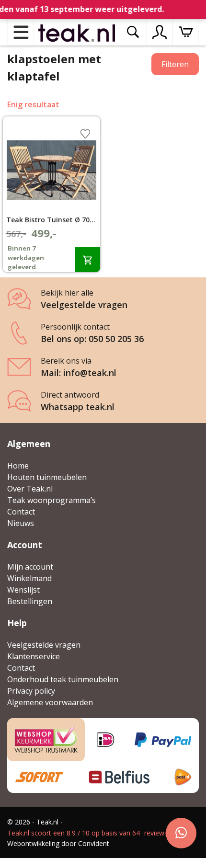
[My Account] (159, 32)
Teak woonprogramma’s (51, 500)
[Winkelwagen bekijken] (185, 32)
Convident (93, 843)
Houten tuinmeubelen (47, 477)
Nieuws (20, 523)
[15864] (87, 259)
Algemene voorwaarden (50, 702)
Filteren (175, 64)
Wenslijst (23, 589)
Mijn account (30, 566)
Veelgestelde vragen (43, 645)
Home (18, 465)
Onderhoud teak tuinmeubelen (62, 679)
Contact (21, 511)
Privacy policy (31, 691)
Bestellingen (29, 601)
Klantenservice (33, 656)
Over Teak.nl (30, 488)
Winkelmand (29, 578)
